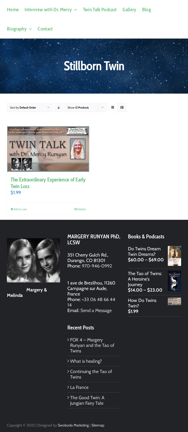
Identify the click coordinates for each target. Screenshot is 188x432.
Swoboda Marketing (73, 425)
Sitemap (97, 425)
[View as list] (121, 107)
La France (79, 387)
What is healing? (86, 361)
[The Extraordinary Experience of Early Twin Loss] (48, 149)
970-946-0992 (97, 266)
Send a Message (96, 310)
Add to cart (20, 209)
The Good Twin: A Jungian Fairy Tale (87, 400)
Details (81, 209)
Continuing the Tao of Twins (91, 374)
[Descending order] (58, 107)
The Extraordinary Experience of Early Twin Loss (48, 183)
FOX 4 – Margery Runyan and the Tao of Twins (92, 345)
